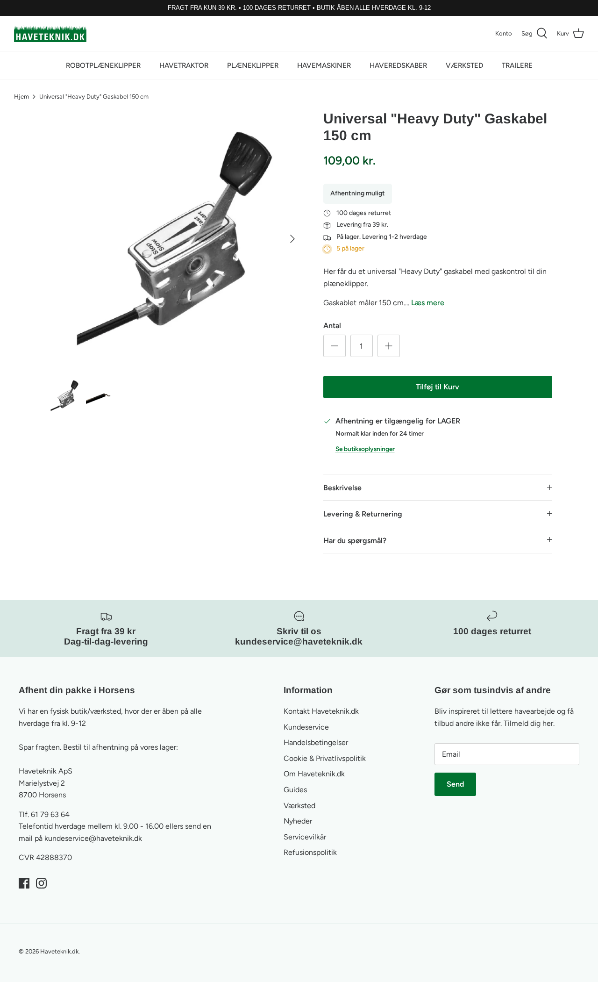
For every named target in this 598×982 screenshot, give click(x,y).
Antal (332, 325)
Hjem (21, 96)
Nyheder (298, 821)
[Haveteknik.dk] (50, 33)
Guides (295, 789)
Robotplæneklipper (103, 65)
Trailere (517, 65)
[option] (174, 238)
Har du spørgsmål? (354, 540)
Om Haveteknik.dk (314, 773)
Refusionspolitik (310, 852)
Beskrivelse (342, 487)
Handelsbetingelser (316, 742)
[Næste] (292, 239)
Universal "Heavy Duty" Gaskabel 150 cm (94, 96)
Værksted (464, 65)
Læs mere (427, 302)
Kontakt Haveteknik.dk (321, 711)
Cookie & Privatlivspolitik (325, 758)
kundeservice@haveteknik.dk (93, 838)
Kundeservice (306, 727)
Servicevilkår (305, 836)
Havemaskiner (324, 65)
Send (455, 784)
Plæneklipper (252, 65)
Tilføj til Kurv (437, 386)
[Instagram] (41, 883)
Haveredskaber (398, 65)
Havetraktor (183, 65)
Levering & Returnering (362, 513)
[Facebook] (24, 883)
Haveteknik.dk (59, 951)
